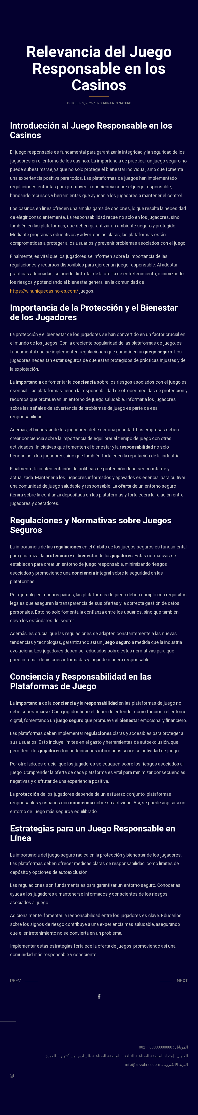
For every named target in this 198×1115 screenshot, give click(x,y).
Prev (15, 980)
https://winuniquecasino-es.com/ (44, 291)
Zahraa (107, 103)
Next (182, 980)
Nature (125, 103)
